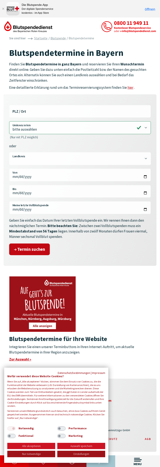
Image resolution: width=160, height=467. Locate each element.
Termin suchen (30, 249)
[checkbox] (11, 428)
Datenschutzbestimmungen (74, 373)
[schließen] (3, 8)
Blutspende (58, 38)
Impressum (98, 373)
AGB (148, 439)
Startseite (41, 38)
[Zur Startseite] (28, 26)
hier (130, 87)
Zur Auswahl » (20, 359)
